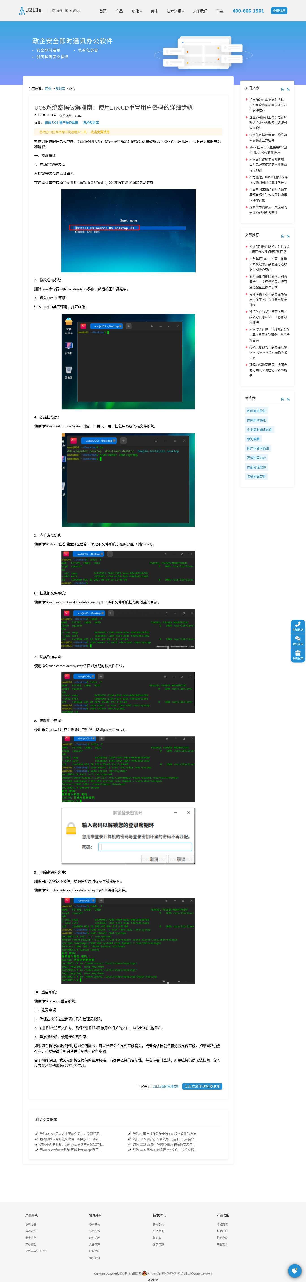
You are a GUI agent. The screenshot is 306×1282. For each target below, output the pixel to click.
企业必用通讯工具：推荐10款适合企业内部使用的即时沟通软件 (268, 123)
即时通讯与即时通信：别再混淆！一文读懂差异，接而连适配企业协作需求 (268, 282)
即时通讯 (158, 1231)
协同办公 (158, 1224)
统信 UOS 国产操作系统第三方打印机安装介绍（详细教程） (165, 1139)
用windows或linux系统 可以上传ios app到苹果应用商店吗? (72, 1150)
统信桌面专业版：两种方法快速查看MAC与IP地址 (72, 1144)
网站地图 (153, 1280)
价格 (154, 11)
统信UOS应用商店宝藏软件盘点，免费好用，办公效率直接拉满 (72, 1134)
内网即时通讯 (256, 420)
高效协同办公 (256, 458)
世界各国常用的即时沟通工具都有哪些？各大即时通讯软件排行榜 (268, 195)
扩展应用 (222, 1231)
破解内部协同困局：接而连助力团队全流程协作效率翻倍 (268, 370)
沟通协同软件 (256, 476)
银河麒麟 (253, 439)
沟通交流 (222, 1224)
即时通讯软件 (256, 411)
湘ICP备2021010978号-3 (198, 1273)
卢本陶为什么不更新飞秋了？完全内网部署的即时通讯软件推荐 (268, 105)
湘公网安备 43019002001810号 (165, 1273)
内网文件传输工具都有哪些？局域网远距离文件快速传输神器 (268, 165)
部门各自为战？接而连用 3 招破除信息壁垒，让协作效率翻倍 (268, 317)
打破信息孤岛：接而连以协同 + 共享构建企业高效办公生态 (268, 353)
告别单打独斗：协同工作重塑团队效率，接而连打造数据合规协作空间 (268, 264)
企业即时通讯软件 (259, 429)
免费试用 (279, 11)
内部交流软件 (256, 467)
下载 (220, 11)
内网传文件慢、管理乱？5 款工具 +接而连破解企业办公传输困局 (269, 335)
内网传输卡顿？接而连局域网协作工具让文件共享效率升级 (268, 300)
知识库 (157, 1238)
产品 (119, 11)
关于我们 (200, 11)
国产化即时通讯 (258, 448)
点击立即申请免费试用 (202, 1086)
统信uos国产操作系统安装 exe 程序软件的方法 (164, 1134)
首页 (103, 11)
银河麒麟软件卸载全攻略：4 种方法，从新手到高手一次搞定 (72, 1139)
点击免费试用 (100, 132)
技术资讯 (174, 11)
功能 (136, 11)
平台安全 (222, 1244)
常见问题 (15, 156)
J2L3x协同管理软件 (166, 1086)
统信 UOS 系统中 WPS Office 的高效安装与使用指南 (165, 1144)
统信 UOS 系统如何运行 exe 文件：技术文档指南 (165, 1150)
